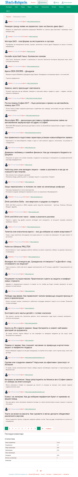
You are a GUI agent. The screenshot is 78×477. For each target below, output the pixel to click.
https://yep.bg (28, 164)
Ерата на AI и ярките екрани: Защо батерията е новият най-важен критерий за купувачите (36, 328)
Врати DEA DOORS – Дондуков (19, 71)
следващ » (49, 428)
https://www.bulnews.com (33, 21)
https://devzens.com (30, 147)
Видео (30, 7)
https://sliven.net (29, 274)
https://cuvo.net (31, 51)
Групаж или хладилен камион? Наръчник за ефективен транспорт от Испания (37, 363)
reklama (10, 21)
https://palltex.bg (34, 242)
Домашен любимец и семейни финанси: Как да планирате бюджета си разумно (38, 153)
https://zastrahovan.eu (34, 257)
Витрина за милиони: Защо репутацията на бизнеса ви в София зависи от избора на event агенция (38, 380)
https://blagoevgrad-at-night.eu (33, 132)
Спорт (36, 7)
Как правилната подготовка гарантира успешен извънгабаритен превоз (38, 137)
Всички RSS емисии (34, 474)
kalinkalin (10, 242)
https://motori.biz (33, 36)
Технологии (45, 7)
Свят (16, 7)
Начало (33, 2)
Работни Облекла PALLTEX (17, 246)
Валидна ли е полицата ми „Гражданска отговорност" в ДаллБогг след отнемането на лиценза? (38, 262)
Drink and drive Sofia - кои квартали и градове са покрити (31, 201)
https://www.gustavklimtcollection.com (35, 357)
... (38, 428)
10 (35, 428)
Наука (23, 7)
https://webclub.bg (30, 291)
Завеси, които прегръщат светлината (22, 87)
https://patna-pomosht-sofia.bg (34, 98)
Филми (54, 7)
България (9, 7)
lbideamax (11, 197)
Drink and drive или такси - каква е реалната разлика (30, 216)
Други (8, 11)
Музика (61, 7)
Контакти (49, 474)
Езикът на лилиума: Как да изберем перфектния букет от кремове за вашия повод (37, 397)
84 (42, 428)
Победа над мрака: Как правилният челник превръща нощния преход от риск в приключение (39, 296)
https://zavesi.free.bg (32, 83)
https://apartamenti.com (33, 66)
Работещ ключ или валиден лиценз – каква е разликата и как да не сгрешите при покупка (36, 170)
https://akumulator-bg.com (32, 115)
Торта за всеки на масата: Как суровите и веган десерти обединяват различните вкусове (37, 414)
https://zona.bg (29, 374)
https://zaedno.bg (29, 182)
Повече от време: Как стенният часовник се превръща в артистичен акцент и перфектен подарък (37, 346)
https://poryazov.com (34, 212)
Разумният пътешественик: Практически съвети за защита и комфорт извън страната (38, 279)
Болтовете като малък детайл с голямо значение (28, 312)
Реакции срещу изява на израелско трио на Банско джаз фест (34, 26)
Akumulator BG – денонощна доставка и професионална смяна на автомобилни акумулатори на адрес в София (36, 121)
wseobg (10, 36)
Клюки (68, 7)
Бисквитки (66, 474)
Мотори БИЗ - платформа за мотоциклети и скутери (29, 41)
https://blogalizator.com (37, 197)
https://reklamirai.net (30, 409)
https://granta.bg (29, 340)
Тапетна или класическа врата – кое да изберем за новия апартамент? (38, 231)
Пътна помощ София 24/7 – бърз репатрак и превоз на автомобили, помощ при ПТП (37, 103)
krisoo (9, 98)
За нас (43, 474)
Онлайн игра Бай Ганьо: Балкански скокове (25, 56)
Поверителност (57, 474)
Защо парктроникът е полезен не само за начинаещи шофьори (35, 186)
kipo (9, 132)
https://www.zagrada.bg (31, 323)
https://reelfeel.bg (29, 308)
